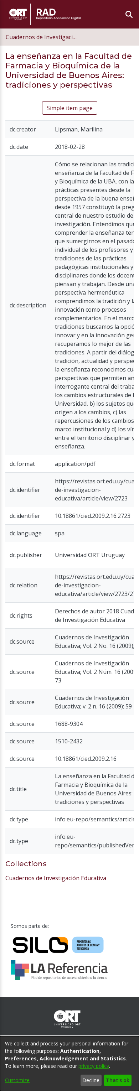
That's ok (117, 1080)
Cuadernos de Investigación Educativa (41, 37)
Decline (90, 1080)
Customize (17, 1080)
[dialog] (69, 1063)
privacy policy (93, 1066)
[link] (55, 878)
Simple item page (70, 108)
